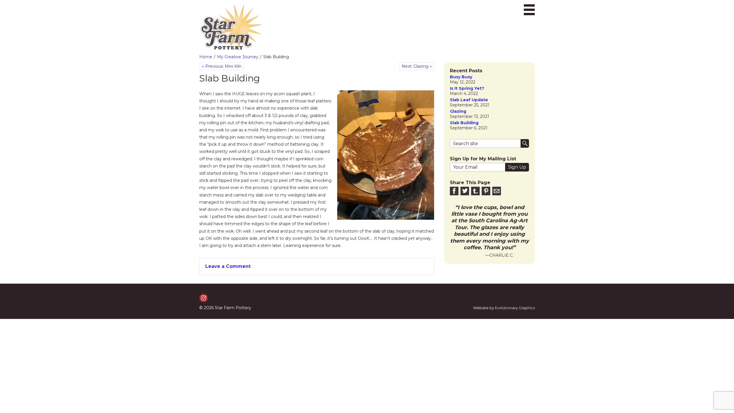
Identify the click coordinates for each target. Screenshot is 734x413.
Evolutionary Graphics (515, 308)
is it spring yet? (467, 88)
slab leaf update (469, 100)
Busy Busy (461, 77)
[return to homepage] (230, 27)
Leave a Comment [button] (228, 266)
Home (205, 56)
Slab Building (464, 122)
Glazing (458, 111)
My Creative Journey (237, 56)
